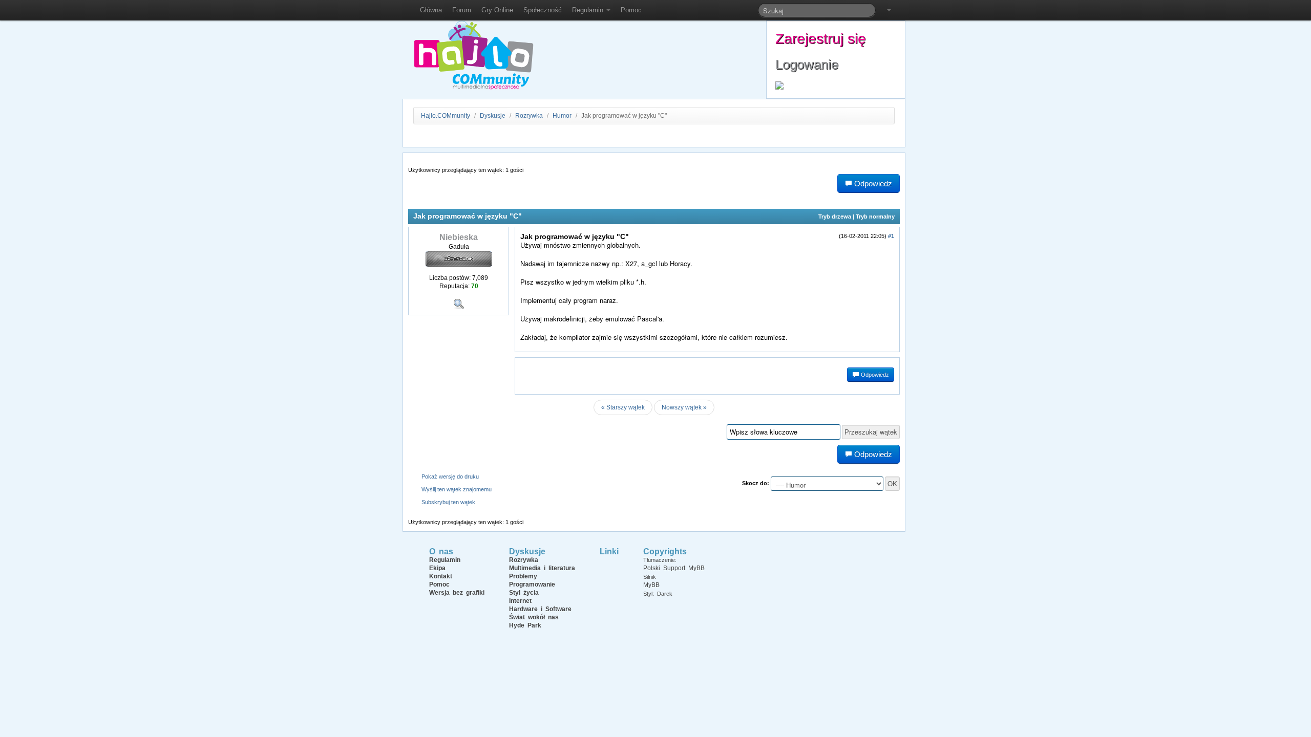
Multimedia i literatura (542, 568)
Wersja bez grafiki (456, 592)
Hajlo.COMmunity (445, 115)
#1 (891, 236)
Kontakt (440, 576)
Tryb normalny (875, 216)
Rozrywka (529, 115)
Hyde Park (525, 625)
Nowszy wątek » (684, 407)
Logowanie (806, 64)
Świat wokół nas (534, 617)
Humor (562, 115)
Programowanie (532, 584)
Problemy (523, 576)
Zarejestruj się (820, 39)
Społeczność (542, 10)
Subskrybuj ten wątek (448, 502)
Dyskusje (492, 115)
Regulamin (588, 10)
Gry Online (497, 10)
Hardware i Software (540, 609)
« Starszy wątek (623, 407)
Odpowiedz (874, 375)
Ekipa (437, 568)
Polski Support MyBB (674, 568)
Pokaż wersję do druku (450, 476)
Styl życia (524, 592)
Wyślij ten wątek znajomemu (456, 489)
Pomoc (631, 10)
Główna (431, 10)
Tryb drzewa (834, 216)
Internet (520, 600)
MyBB (651, 585)
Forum (461, 10)
